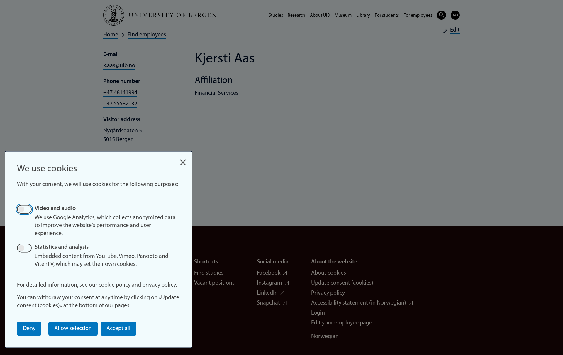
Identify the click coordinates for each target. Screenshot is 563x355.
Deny (29, 329)
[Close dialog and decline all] (183, 159)
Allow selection (73, 329)
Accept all (118, 329)
